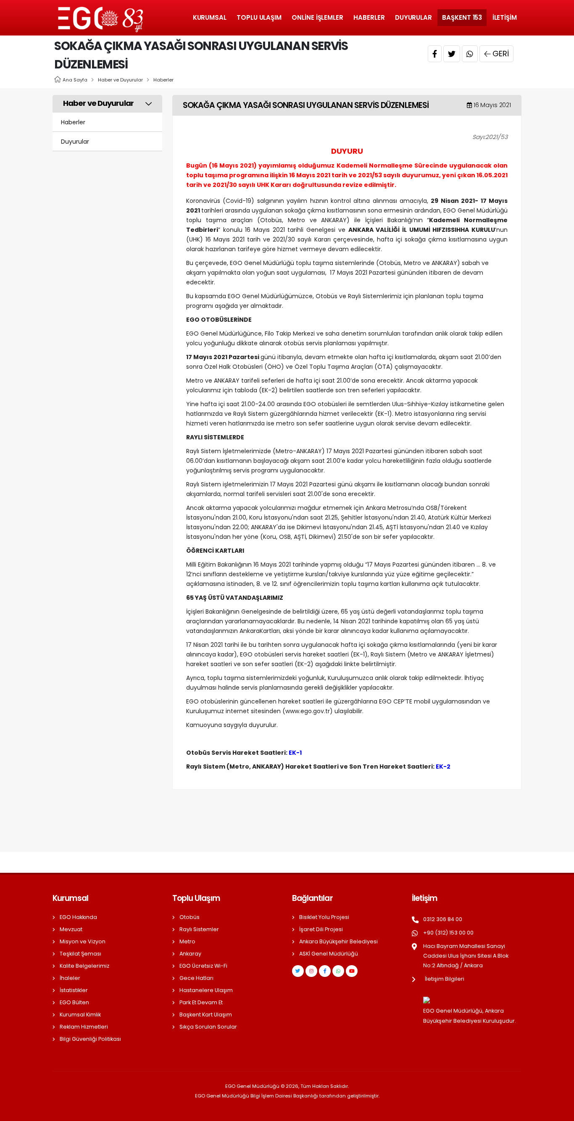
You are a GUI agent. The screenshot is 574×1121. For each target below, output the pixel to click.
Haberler (368, 17)
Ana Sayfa (75, 79)
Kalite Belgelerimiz (84, 965)
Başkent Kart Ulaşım (205, 1014)
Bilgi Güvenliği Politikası (90, 1038)
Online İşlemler (317, 17)
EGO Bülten (74, 1002)
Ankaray (190, 953)
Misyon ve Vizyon (82, 941)
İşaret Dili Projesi (321, 929)
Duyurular (413, 17)
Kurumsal (209, 17)
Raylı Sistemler (199, 929)
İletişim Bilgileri (444, 978)
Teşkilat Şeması (80, 953)
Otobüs (189, 917)
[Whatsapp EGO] (338, 971)
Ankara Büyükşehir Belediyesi (338, 941)
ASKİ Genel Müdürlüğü (328, 953)
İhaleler (70, 978)
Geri (500, 53)
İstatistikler (74, 990)
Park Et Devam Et (201, 1002)
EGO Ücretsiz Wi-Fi (203, 965)
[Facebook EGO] (325, 971)
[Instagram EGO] (311, 971)
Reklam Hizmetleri (84, 1026)
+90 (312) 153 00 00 (448, 932)
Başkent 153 (462, 17)
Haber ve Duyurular (120, 79)
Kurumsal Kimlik (80, 1014)
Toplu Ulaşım (259, 17)
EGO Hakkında (78, 917)
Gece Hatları (196, 978)
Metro (187, 941)
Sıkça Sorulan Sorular (208, 1026)
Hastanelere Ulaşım (206, 990)
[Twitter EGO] (298, 971)
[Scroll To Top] (559, 1111)
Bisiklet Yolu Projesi (324, 917)
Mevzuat (71, 929)
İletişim (504, 17)
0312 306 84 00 (442, 919)
